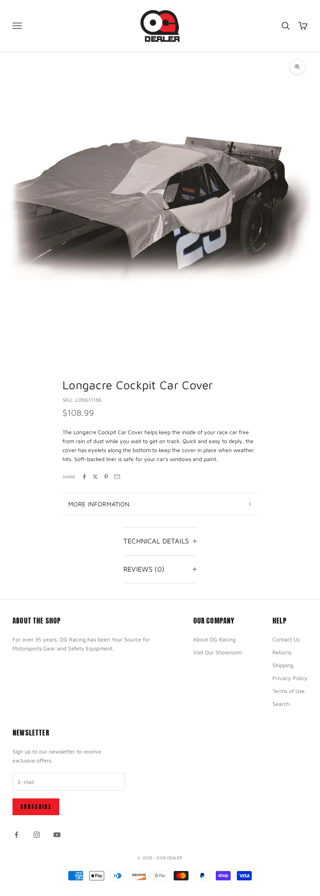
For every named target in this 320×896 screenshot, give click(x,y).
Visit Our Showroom (217, 652)
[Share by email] (117, 477)
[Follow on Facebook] (16, 835)
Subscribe (36, 806)
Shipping (282, 665)
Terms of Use (288, 691)
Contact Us (286, 639)
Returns (282, 652)
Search (281, 703)
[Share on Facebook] (84, 477)
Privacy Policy (290, 678)
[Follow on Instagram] (37, 835)
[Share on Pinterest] (106, 477)
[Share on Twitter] (95, 477)
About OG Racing (214, 639)
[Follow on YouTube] (57, 835)
